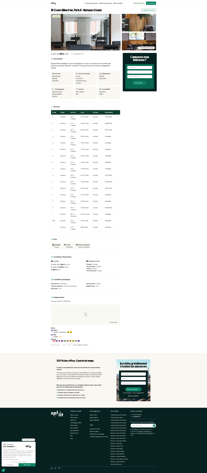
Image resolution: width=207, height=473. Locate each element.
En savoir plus (138, 82)
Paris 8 (69, 345)
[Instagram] (59, 468)
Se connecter (151, 3)
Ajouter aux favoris (149, 10)
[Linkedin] (52, 468)
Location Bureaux (55, 345)
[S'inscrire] (154, 425)
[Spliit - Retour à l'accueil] (53, 3)
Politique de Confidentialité (145, 433)
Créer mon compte (132, 389)
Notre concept (117, 3)
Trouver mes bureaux (91, 3)
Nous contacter (139, 3)
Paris (64, 345)
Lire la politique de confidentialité (10, 459)
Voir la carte (114, 322)
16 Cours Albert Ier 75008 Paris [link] (81, 345)
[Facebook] (55, 468)
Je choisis (10, 464)
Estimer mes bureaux (105, 3)
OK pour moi (27, 464)
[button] (3, 470)
